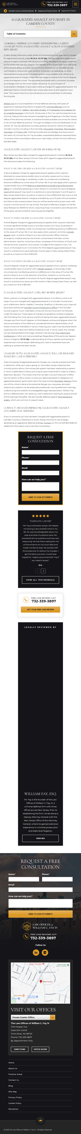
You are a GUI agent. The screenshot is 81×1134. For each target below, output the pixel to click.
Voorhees (8, 132)
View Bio (40, 838)
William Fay (9, 104)
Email (25, 468)
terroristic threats (38, 110)
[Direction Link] (40, 983)
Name (25, 447)
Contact (47, 423)
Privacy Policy (15, 1097)
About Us (12, 1068)
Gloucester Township (53, 129)
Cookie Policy (14, 1103)
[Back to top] (40, 1120)
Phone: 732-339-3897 (21, 1037)
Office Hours (40, 1049)
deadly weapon (45, 269)
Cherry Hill (22, 132)
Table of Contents (16, 34)
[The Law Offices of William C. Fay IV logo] (13, 4)
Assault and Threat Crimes (47, 11)
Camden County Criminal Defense (21, 11)
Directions (19, 1049)
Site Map (12, 1092)
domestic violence (63, 381)
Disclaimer (13, 1109)
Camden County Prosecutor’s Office (40, 308)
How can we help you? (34, 479)
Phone (25, 458)
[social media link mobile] (36, 952)
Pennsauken (70, 129)
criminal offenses (54, 107)
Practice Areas (15, 1074)
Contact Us (13, 1080)
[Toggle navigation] (75, 4)
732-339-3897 (44, 601)
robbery (25, 110)
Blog (10, 1086)
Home (11, 1063)
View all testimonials (40, 580)
